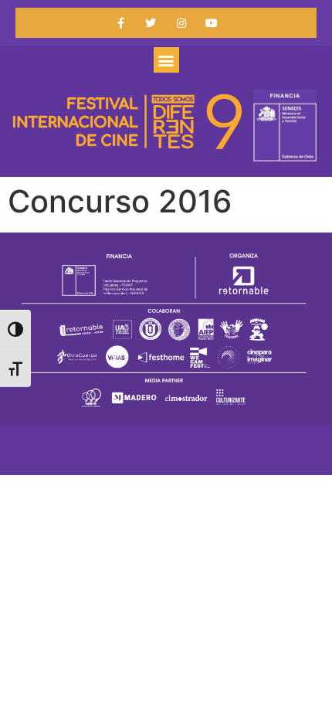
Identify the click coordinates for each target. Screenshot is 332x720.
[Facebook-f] (121, 23)
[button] (166, 60)
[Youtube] (211, 23)
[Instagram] (181, 23)
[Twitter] (151, 23)
